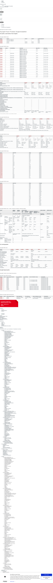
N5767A (1, 172)
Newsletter (3, 2)
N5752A (1, 165)
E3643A (1, 66)
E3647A (1, 73)
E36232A (33, 82)
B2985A (48, 210)
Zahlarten (3, 325)
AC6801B (12, 249)
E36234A (47, 82)
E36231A (25, 82)
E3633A (1, 57)
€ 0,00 (3, 5)
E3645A (1, 69)
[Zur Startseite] (1, 19)
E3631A (1, 53)
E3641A (1, 62)
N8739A (1, 192)
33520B (1, 283)
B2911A (18, 210)
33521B (1, 284)
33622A (1, 289)
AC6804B (27, 249)
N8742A (1, 195)
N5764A (1, 169)
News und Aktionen (4, 310)
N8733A (1, 186)
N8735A (1, 188)
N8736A (1, 189)
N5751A (1, 164)
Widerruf (3, 324)
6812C (39, 249)
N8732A (1, 185)
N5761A (1, 166)
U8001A (1, 39)
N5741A (1, 153)
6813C (46, 249)
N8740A (1, 193)
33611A (1, 286)
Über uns (3, 311)
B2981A (41, 210)
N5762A (1, 167)
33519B (1, 282)
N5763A (1, 168)
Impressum (3, 322)
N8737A (1, 190)
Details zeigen (12, 581)
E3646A (1, 71)
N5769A (1, 174)
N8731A (1, 184)
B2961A (23, 210)
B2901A (14, 210)
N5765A (1, 170)
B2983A (44, 210)
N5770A (1, 175)
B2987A (51, 210)
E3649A (1, 76)
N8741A (1, 194)
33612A (1, 287)
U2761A (1, 298)
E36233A (40, 82)
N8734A (1, 187)
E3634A (1, 59)
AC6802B (17, 249)
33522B (1, 285)
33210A (1, 297)
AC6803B (22, 249)
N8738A (1, 191)
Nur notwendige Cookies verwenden (46, 578)
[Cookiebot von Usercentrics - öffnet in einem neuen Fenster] (5, 581)
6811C (32, 249)
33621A (1, 288)
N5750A (1, 163)
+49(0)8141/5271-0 (2, 16)
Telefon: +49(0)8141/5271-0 (5, 304)
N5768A (1, 173)
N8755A (1, 197)
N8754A (1, 196)
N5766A (1, 171)
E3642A (1, 64)
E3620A (1, 49)
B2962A (26, 210)
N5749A (1, 162)
